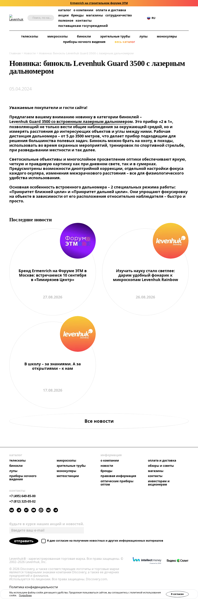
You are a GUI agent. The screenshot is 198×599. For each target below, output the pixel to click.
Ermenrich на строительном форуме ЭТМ (99, 3)
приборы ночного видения (84, 42)
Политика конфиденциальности (33, 587)
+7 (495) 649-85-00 (22, 496)
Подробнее (25, 595)
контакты (84, 20)
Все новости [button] (99, 421)
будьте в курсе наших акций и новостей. (46, 524)
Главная (15, 53)
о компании (83, 10)
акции (63, 15)
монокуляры (167, 36)
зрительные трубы (115, 36)
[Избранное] (169, 18)
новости (107, 465)
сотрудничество (118, 15)
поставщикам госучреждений (83, 26)
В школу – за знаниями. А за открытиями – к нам (52, 366)
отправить (23, 541)
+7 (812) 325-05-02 (22, 501)
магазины (94, 15)
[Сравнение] (175, 18)
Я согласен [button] (177, 594)
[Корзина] (181, 18)
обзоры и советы (161, 465)
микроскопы (57, 36)
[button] (163, 18)
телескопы (29, 36)
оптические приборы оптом (117, 483)
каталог (64, 10)
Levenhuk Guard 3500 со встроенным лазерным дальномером (71, 121)
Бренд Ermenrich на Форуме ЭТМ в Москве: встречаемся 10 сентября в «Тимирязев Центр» (53, 275)
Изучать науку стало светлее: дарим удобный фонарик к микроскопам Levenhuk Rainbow (145, 275)
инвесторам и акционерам (159, 483)
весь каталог (125, 42)
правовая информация (118, 476)
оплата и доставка (111, 10)
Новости (30, 53)
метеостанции (68, 476)
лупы (143, 36)
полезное (65, 20)
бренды (77, 15)
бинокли (84, 36)
